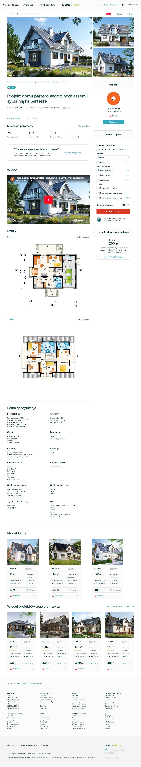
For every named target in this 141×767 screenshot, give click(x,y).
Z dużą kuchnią (110, 708)
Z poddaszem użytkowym (48, 700)
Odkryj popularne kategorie (31, 683)
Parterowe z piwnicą (46, 697)
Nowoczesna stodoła (111, 720)
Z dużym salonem (110, 697)
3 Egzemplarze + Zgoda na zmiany (111, 149)
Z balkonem (10, 728)
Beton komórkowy (106, 175)
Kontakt (45, 745)
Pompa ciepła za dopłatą (108, 188)
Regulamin (21, 753)
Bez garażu (75, 697)
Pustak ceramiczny (106, 170)
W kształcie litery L (77, 722)
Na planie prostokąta (78, 728)
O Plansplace (11, 753)
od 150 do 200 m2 (13, 704)
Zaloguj (105, 5)
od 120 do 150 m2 (13, 702)
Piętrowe (42, 704)
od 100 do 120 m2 (13, 700)
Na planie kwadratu (78, 726)
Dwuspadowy (44, 720)
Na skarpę (75, 718)
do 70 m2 (10, 695)
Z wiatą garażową (12, 724)
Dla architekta (12, 745)
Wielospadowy (44, 726)
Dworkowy (108, 724)
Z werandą (10, 720)
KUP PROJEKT (113, 211)
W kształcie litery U (78, 724)
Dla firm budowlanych (29, 745)
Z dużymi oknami (12, 722)
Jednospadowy (44, 718)
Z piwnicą (43, 706)
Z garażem (75, 695)
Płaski (41, 716)
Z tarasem (10, 716)
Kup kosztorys (113, 257)
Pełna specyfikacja (84, 126)
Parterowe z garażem (78, 700)
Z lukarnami (43, 728)
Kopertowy (43, 724)
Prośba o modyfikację (72, 153)
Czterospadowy (44, 722)
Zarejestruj (114, 5)
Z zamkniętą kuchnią (111, 706)
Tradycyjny (108, 716)
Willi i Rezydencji (110, 722)
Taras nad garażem (12, 718)
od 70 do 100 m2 (12, 697)
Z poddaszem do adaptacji (48, 702)
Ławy (102, 157)
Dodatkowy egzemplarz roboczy (111, 198)
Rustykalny (108, 726)
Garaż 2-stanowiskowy (79, 708)
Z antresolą (108, 700)
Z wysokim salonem (111, 695)
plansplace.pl (11, 14)
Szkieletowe (104, 180)
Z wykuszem (11, 726)
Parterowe (43, 695)
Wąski (74, 716)
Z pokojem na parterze (111, 702)
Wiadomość (113, 122)
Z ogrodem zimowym (111, 704)
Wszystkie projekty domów (25, 14)
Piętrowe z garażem (78, 702)
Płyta (102, 162)
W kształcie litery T (78, 720)
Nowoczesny (109, 718)
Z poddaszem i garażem (79, 704)
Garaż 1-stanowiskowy (79, 706)
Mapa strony (32, 753)
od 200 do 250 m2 (13, 706)
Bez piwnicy (43, 708)
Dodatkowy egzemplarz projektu (111, 193)
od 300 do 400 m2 (13, 708)
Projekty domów (10, 5)
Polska (12, 87)
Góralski (107, 728)
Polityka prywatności (45, 753)
